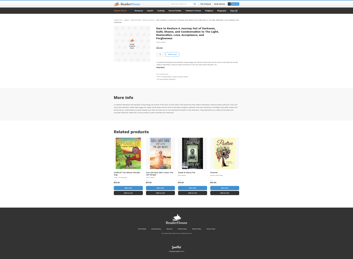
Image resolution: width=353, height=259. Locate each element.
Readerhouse (118, 20)
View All (233, 11)
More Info (128, 188)
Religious (209, 11)
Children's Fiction (193, 11)
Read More (160, 67)
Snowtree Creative (175, 251)
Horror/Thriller (174, 11)
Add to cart (172, 54)
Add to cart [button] (128, 193)
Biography (221, 11)
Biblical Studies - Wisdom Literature (143, 20)
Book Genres (219, 4)
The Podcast (205, 4)
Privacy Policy (182, 229)
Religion (126, 20)
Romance (138, 11)
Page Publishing (164, 79)
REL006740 (172, 79)
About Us (169, 229)
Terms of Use (210, 229)
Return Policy (196, 229)
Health (150, 11)
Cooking (160, 11)
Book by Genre (156, 229)
